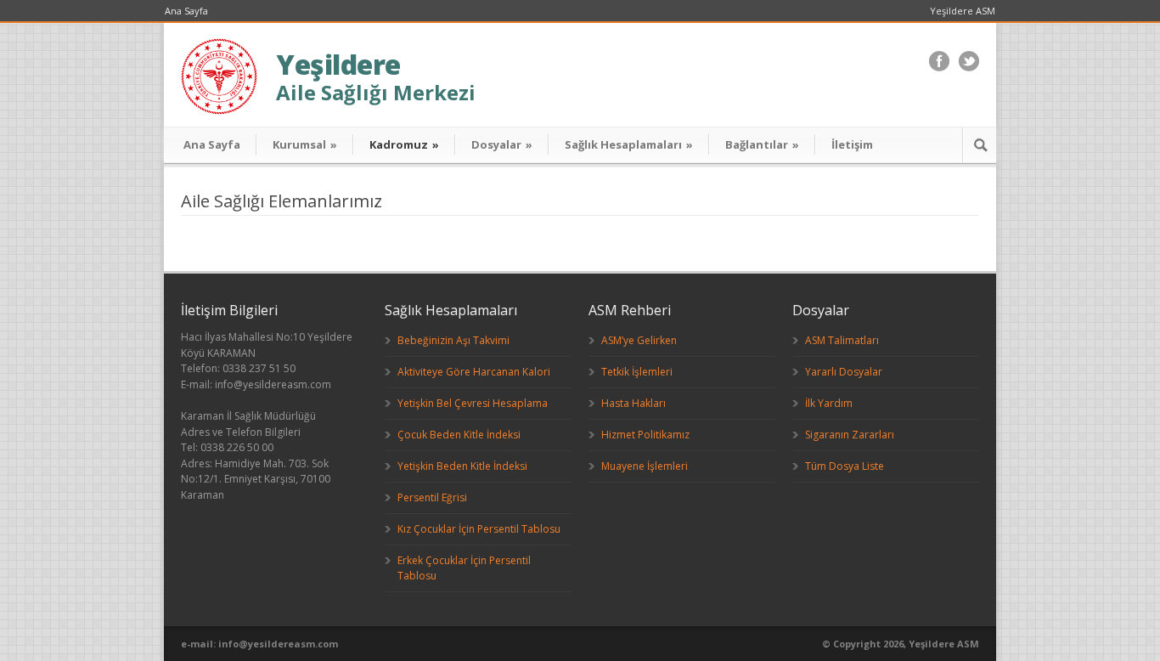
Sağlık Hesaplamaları (629, 144)
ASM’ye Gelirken (639, 340)
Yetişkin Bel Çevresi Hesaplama (472, 403)
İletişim (852, 144)
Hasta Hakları (633, 403)
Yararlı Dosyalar (843, 371)
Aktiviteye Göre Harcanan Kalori (473, 371)
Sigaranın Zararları (849, 434)
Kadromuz (404, 144)
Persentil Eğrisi (432, 497)
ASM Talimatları (842, 340)
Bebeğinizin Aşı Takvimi (453, 340)
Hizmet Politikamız (645, 434)
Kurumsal (305, 144)
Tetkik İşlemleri (637, 371)
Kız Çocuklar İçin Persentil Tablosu (478, 529)
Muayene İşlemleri (644, 466)
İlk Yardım (829, 403)
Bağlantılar (762, 144)
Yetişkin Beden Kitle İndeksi (462, 466)
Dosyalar (501, 144)
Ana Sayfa (186, 10)
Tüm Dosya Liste (844, 466)
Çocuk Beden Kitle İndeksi (459, 434)
